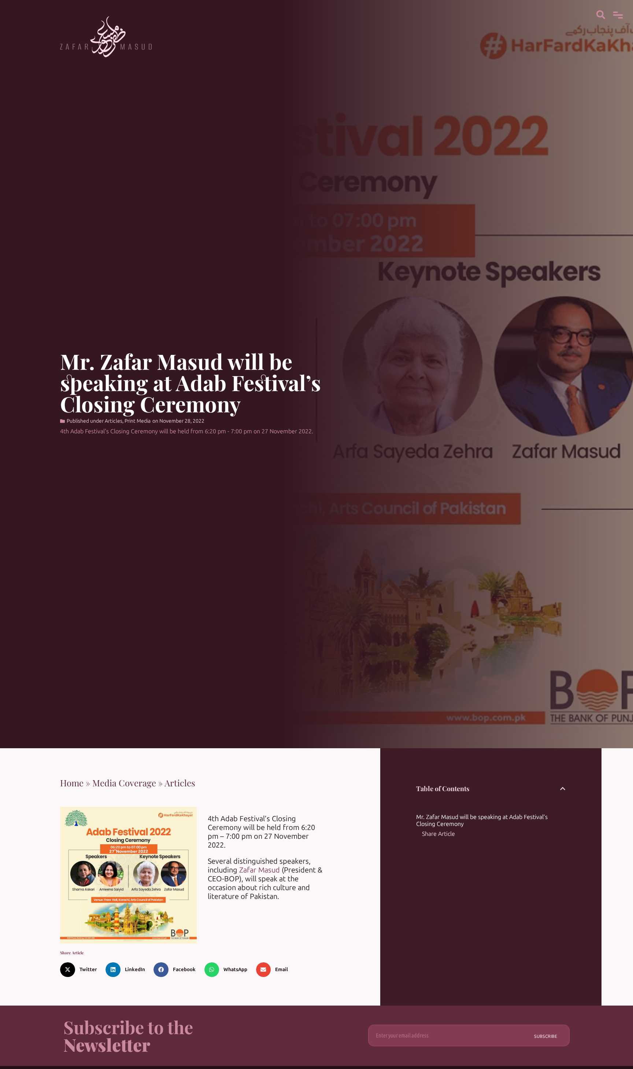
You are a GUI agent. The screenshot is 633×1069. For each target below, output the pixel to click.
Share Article (438, 833)
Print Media (138, 421)
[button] (81, 969)
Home (72, 783)
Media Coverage (124, 783)
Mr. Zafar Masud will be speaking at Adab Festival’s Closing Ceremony (482, 820)
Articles (113, 421)
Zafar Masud (259, 870)
